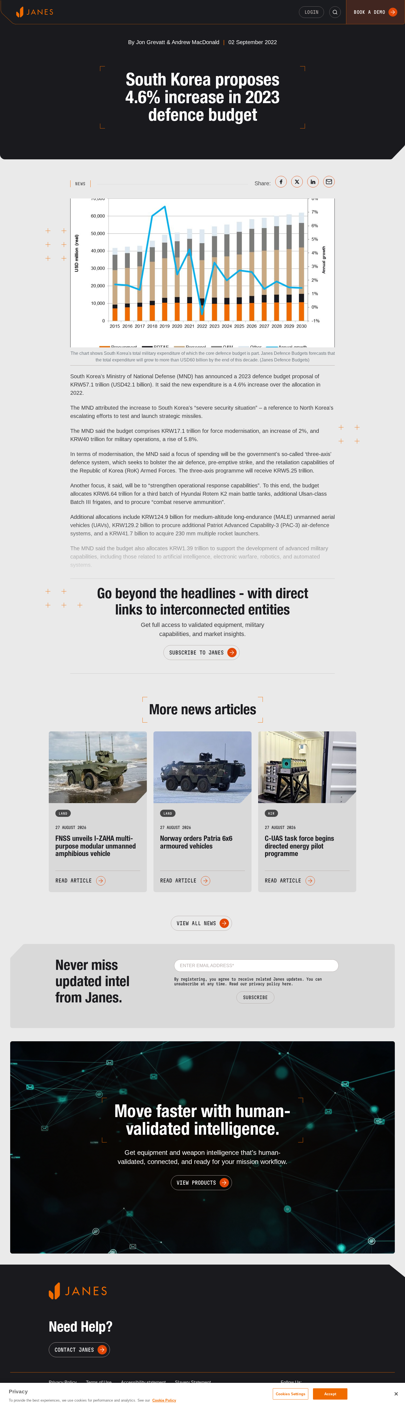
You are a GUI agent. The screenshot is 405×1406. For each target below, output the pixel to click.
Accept (330, 1394)
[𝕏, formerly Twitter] (297, 181)
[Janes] (34, 12)
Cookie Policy (164, 1400)
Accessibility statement (143, 1382)
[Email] (329, 181)
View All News (196, 923)
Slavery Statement (193, 1382)
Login (311, 12)
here (286, 983)
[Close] (396, 1394)
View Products (196, 1183)
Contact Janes (74, 1350)
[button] (335, 12)
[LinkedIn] (313, 181)
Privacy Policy (63, 1382)
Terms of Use (99, 1382)
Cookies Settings (290, 1394)
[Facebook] (281, 181)
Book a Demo (369, 12)
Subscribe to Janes (196, 653)
